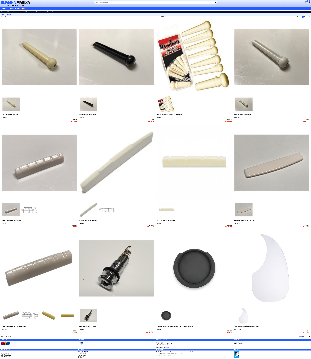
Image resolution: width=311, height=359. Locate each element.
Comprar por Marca (15, 8)
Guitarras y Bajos (11, 12)
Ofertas (23, 8)
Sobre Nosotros (4, 351)
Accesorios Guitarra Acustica (26, 12)
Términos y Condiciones (6, 353)
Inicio (2, 12)
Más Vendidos (237, 342)
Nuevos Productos (238, 343)
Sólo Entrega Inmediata (86, 17)
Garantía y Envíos (5, 354)
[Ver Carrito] (309, 2)
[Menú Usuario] (307, 2)
